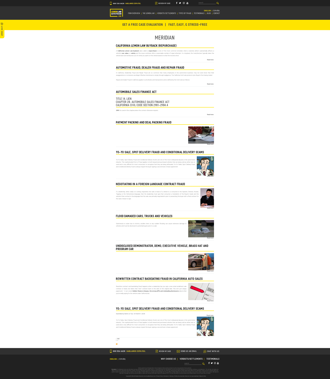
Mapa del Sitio (202, 376)
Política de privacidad (179, 376)
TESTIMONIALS (199, 13)
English (207, 11)
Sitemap (171, 376)
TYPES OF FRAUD (185, 13)
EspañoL (216, 11)
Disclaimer (166, 376)
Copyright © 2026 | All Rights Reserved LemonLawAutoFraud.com (140, 376)
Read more (210, 60)
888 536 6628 (126, 3)
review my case (164, 3)
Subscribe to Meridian (116, 344)
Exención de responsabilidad (192, 376)
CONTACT (217, 13)
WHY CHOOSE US (168, 359)
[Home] (116, 13)
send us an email (189, 351)
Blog (209, 13)
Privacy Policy (159, 376)
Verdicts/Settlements (166, 13)
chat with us (213, 351)
